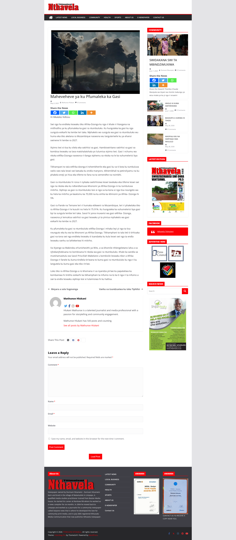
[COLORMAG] (71, 480)
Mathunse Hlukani (68, 103)
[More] (91, 112)
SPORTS (118, 17)
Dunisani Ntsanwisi (167, 70)
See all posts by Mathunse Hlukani (81, 325)
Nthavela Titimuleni (165, 231)
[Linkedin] (82, 112)
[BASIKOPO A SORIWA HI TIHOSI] (155, 123)
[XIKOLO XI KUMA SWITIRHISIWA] (155, 107)
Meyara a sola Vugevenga (64, 289)
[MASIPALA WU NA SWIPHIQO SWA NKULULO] (155, 143)
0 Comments (81, 103)
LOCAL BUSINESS (78, 17)
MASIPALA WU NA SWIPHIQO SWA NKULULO (172, 139)
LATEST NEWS (61, 17)
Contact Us (158, 17)
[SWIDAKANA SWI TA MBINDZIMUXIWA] (167, 45)
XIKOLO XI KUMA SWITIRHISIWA (172, 104)
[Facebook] (55, 112)
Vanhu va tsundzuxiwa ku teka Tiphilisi (119, 289)
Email (51, 413)
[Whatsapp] (73, 112)
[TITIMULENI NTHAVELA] (51, 17)
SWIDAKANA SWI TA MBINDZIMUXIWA (163, 62)
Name (51, 401)
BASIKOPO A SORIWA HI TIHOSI (175, 119)
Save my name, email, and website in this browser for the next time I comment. (87, 438)
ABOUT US (129, 17)
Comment (53, 364)
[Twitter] (64, 112)
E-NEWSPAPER (143, 17)
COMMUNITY (94, 17)
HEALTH (107, 17)
